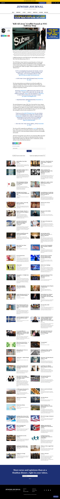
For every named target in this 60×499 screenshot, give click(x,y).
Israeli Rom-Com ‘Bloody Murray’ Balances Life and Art (47, 366)
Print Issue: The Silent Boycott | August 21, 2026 (47, 358)
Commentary (18, 12)
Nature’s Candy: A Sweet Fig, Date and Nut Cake (22, 203)
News (13, 12)
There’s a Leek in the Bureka (46, 389)
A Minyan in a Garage (20, 453)
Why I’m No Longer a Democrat (47, 416)
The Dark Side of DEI (45, 304)
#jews (26, 93)
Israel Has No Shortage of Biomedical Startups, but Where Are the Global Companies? (21, 223)
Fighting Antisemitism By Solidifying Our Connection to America (47, 426)
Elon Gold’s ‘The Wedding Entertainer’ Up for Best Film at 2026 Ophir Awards (22, 377)
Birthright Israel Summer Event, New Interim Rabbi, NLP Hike (22, 193)
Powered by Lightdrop (34, 494)
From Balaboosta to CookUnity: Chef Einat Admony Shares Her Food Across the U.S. (47, 193)
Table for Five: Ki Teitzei (21, 397)
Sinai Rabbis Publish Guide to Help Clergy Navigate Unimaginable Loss (22, 170)
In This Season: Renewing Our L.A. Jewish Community (22, 390)
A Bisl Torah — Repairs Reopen (22, 357)
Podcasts (29, 12)
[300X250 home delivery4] (53, 33)
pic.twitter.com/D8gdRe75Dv (29, 96)
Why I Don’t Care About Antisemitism (21, 246)
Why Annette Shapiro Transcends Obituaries (21, 286)
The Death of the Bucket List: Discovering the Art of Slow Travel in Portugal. (46, 332)
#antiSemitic (19, 116)
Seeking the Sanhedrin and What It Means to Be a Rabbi (22, 447)
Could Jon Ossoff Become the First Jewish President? (22, 234)
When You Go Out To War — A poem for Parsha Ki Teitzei (22, 343)
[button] (1, 36)
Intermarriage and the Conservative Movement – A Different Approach (46, 234)
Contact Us (34, 488)
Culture (24, 12)
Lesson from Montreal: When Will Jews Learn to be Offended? (46, 276)
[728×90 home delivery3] (30, 16)
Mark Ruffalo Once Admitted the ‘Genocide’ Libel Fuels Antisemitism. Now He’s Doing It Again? (47, 296)
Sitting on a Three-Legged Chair (47, 446)
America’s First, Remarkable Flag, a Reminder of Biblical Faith (46, 246)
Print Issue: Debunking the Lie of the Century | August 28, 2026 (47, 162)
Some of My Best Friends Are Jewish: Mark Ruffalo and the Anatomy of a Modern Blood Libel (22, 306)
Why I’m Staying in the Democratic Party (21, 426)
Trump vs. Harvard (44, 453)
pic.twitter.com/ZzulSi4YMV (32, 75)
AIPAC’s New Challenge (45, 265)
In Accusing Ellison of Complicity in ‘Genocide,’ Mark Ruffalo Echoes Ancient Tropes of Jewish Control (22, 333)
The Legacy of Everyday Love (46, 221)
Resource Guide (25, 491)
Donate (33, 491)
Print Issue (46, 12)
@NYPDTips (22, 75)
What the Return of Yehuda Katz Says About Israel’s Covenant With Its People (46, 256)
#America (41, 93)
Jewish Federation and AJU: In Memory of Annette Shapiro (22, 295)
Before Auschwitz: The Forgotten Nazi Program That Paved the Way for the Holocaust (46, 171)
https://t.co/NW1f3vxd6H (29, 120)
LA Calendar (41, 12)
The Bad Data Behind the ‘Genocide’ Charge (46, 377)
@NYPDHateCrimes (29, 113)
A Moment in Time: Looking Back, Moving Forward (46, 350)
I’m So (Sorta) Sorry (20, 255)
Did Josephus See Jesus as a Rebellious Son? (22, 350)
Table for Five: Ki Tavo (45, 202)
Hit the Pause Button (20, 405)
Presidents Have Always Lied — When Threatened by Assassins (22, 417)
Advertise (24, 488)
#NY (39, 119)
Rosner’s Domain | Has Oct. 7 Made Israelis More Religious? (22, 212)
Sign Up (30, 478)
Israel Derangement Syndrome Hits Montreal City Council (22, 318)
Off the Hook (19, 265)
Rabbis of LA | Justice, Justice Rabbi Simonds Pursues (47, 183)
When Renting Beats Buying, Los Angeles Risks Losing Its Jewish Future (22, 183)
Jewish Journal (30, 7)
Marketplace (35, 12)
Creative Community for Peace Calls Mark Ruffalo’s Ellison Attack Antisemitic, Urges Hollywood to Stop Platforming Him (47, 319)
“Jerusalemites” (44, 342)
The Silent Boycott (44, 397)
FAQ (24, 490)
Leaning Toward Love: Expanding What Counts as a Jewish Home (46, 436)
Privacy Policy (34, 490)
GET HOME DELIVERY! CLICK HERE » (30, 0)
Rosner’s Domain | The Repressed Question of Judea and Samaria (46, 406)
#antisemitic (23, 90)
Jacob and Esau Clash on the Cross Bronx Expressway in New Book (22, 367)
